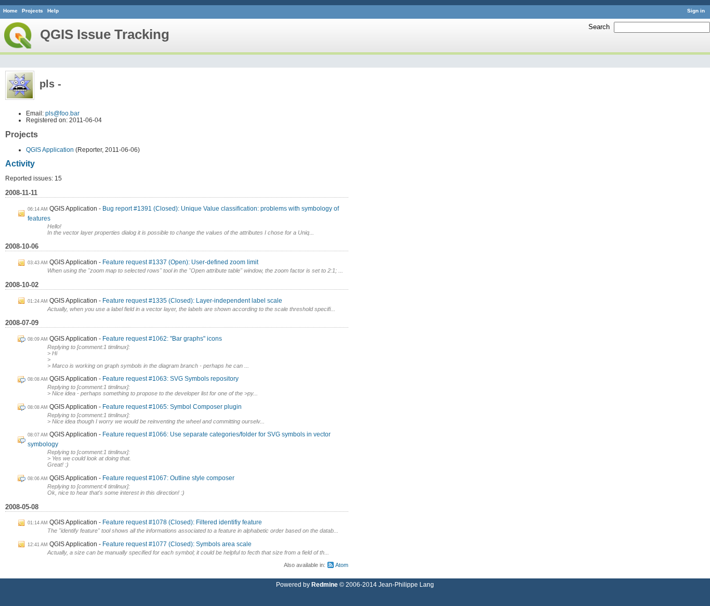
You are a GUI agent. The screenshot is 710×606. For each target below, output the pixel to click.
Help (53, 11)
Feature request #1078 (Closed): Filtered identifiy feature (182, 522)
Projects (32, 11)
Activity (20, 163)
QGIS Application (50, 149)
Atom (341, 565)
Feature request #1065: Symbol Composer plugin (172, 406)
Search (599, 27)
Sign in (696, 11)
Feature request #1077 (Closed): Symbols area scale (177, 543)
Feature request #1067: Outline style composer (168, 477)
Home (10, 11)
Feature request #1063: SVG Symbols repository (170, 378)
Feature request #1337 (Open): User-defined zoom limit (180, 262)
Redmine (324, 584)
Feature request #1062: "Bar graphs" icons (162, 338)
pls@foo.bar (62, 113)
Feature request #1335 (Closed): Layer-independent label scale (192, 300)
